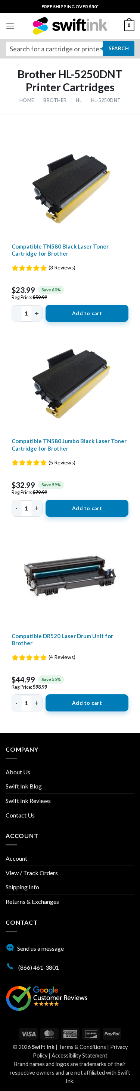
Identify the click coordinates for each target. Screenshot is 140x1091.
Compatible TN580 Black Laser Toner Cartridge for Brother (60, 250)
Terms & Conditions (82, 1047)
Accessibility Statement (80, 1055)
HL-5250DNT (106, 100)
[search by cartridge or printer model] (70, 48)
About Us (18, 771)
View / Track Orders (32, 872)
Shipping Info (22, 886)
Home (26, 100)
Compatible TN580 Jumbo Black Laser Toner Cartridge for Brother (69, 445)
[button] (10, 26)
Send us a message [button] (40, 948)
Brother (55, 100)
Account (16, 858)
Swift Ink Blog (24, 786)
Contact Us (20, 815)
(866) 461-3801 (38, 967)
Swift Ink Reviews (28, 800)
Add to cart (87, 313)
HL (79, 100)
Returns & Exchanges (32, 901)
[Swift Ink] (70, 26)
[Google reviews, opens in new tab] (47, 997)
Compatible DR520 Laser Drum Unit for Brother (62, 640)
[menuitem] (70, 6)
